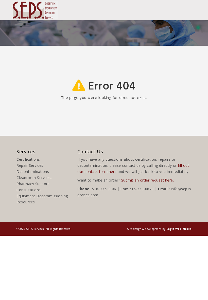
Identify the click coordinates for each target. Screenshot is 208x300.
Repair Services (29, 165)
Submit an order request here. (147, 180)
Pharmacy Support (32, 183)
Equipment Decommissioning (42, 195)
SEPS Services (35, 229)
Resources (25, 202)
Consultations (28, 189)
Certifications (28, 159)
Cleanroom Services (33, 177)
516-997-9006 (104, 188)
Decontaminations (32, 171)
